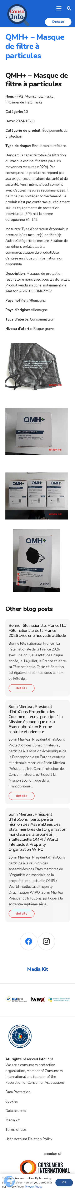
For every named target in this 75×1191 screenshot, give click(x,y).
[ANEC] (59, 991)
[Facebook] (29, 941)
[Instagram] (46, 941)
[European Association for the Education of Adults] (37, 991)
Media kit (12, 1120)
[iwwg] (16, 991)
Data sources (15, 1110)
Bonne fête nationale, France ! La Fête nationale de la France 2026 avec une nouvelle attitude (37, 630)
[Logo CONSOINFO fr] (17, 13)
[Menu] (59, 8)
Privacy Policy (33, 1187)
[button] (69, 8)
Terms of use (15, 1129)
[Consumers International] (45, 1167)
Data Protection (17, 1092)
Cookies (11, 1101)
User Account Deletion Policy (28, 1139)
